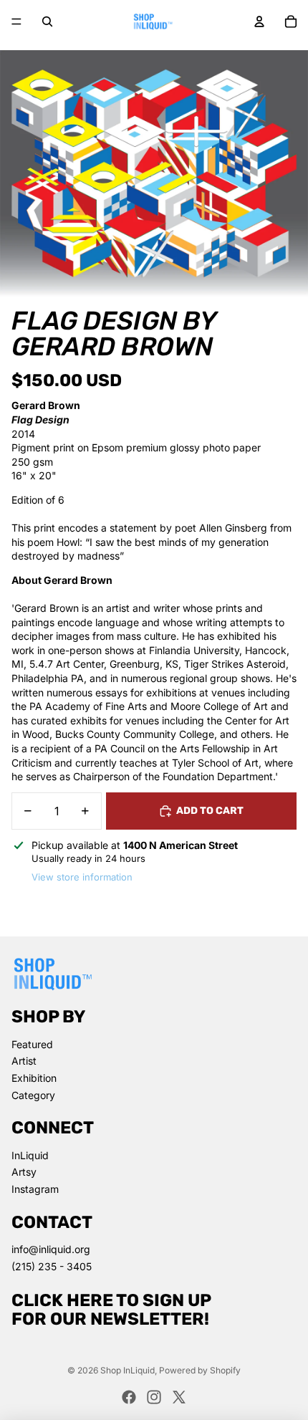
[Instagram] (154, 1397)
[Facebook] (129, 1397)
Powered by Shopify (200, 1370)
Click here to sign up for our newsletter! (111, 1309)
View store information (82, 877)
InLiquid (30, 1155)
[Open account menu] (259, 21)
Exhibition (34, 1078)
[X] (179, 1397)
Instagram (35, 1189)
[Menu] (16, 21)
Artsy (24, 1172)
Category (33, 1095)
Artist (24, 1061)
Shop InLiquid (127, 1370)
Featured (32, 1044)
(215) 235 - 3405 (51, 1266)
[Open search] (47, 21)
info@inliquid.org (50, 1249)
